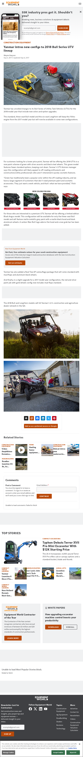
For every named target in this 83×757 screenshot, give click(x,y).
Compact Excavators (51, 539)
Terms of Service (61, 34)
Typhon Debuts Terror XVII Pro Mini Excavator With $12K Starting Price (61, 546)
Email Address (43, 485)
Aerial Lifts (61, 568)
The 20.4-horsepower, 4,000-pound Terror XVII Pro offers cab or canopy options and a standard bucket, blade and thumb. (61, 556)
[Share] (37, 418)
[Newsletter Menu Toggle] (80, 3)
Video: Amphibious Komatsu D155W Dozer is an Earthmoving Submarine (7, 451)
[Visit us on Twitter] (35, 708)
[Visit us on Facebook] (30, 708)
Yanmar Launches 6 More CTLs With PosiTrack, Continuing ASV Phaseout (7, 576)
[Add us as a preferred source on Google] (32, 418)
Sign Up (7, 734)
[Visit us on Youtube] (45, 708)
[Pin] (54, 418)
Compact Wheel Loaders (5, 586)
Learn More (13, 638)
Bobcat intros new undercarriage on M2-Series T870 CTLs (59, 451)
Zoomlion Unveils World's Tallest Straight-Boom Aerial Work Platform (61, 573)
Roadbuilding (8, 459)
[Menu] (3, 3)
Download (53, 627)
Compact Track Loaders (5, 569)
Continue (44, 496)
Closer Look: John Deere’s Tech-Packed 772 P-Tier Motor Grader (32, 573)
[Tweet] (48, 418)
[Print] (26, 418)
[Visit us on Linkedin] (40, 708)
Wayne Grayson (10, 55)
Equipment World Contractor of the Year (19, 616)
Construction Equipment (17, 42)
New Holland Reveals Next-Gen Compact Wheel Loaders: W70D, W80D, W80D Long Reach (7, 593)
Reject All (73, 752)
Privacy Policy (50, 34)
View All (70, 627)
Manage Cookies (8, 752)
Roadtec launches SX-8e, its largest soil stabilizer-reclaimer (7, 464)
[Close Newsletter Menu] (80, 11)
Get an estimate (15, 263)
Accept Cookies (58, 752)
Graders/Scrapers (32, 568)
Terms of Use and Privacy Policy (55, 32)
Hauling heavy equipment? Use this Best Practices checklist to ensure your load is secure (34, 450)
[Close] (79, 744)
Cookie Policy (72, 748)
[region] (41, 749)
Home (31, 445)
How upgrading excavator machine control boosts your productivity (60, 617)
